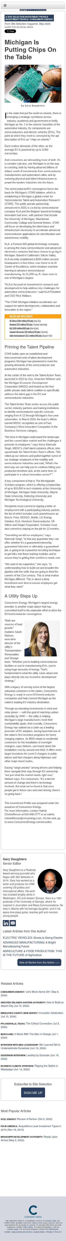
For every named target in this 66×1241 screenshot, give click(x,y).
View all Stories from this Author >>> (39, 962)
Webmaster (53, 1229)
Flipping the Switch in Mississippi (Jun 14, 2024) (29, 1067)
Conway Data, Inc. (52, 1221)
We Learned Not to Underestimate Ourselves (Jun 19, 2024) (30, 1046)
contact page (12, 1229)
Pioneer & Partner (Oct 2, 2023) (26, 1119)
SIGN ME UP (33, 1092)
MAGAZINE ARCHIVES (22, 1232)
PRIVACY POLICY (54, 1232)
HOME (7, 1232)
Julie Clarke (28, 1227)
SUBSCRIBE (38, 1232)
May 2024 (44, 23)
